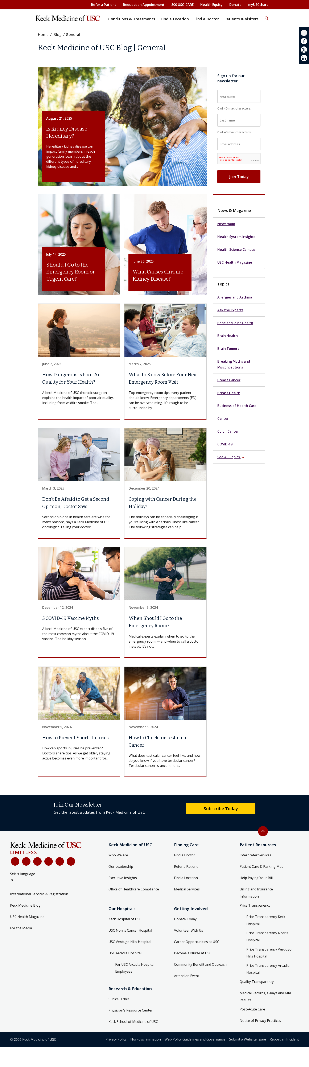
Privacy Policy (116, 1039)
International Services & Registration (39, 894)
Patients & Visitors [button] (241, 18)
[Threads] (71, 861)
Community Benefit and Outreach (200, 964)
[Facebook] (15, 861)
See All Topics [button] (231, 457)
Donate (235, 4)
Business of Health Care (236, 405)
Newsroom (226, 224)
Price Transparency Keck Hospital (265, 920)
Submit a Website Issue (247, 1039)
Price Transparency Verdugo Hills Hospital (269, 953)
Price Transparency (255, 905)
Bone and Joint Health (235, 323)
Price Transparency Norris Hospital (267, 936)
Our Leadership (120, 866)
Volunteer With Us (188, 930)
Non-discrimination (145, 1039)
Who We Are (118, 855)
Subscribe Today (221, 808)
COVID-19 (224, 444)
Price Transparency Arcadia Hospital (267, 969)
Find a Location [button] (175, 18)
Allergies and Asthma (234, 297)
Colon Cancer (228, 431)
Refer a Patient (103, 4)
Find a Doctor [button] (206, 18)
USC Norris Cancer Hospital (130, 930)
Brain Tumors (228, 348)
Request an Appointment (144, 4)
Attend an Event (186, 975)
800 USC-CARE (182, 4)
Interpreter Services (255, 855)
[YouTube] (37, 861)
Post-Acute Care (252, 1009)
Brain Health (227, 335)
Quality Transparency (257, 981)
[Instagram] (60, 861)
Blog (57, 34)
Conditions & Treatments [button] (131, 18)
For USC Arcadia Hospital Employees (134, 968)
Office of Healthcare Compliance (133, 889)
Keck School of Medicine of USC (133, 1021)
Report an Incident (284, 1039)
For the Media (21, 928)
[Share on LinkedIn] (304, 58)
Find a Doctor (184, 855)
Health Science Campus (236, 249)
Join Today (239, 176)
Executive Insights (122, 878)
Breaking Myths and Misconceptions (233, 364)
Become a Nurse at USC (192, 953)
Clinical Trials (118, 999)
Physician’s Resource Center (130, 1010)
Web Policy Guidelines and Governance (195, 1039)
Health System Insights (236, 236)
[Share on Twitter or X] (304, 49)
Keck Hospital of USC (124, 919)
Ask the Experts (230, 310)
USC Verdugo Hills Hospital (129, 941)
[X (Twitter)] (26, 861)
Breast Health (228, 393)
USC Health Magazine (234, 262)
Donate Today (185, 919)
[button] (266, 15)
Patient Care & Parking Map (262, 866)
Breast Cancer (228, 380)
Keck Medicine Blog (25, 905)
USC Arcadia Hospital (124, 953)
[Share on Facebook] (304, 41)
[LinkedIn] (49, 861)
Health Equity (211, 4)
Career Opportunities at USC (196, 941)
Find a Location (186, 878)
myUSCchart (258, 4)
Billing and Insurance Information (256, 893)
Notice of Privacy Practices (260, 1020)
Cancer (223, 418)
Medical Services (187, 889)
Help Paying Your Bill (256, 878)
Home (43, 34)
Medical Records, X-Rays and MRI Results (265, 996)
